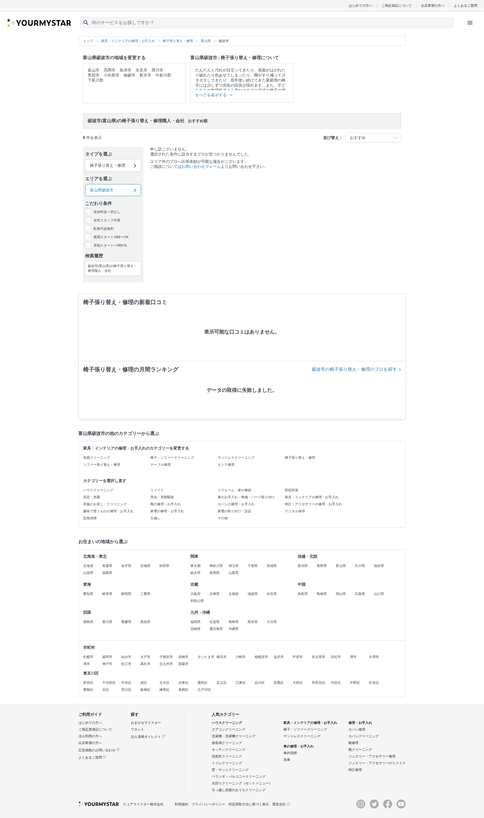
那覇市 (183, 664)
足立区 (222, 683)
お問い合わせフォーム (201, 166)
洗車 (286, 760)
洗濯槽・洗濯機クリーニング (233, 736)
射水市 (145, 75)
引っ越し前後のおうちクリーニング (239, 790)
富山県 (341, 566)
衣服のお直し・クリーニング (105, 504)
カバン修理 (356, 729)
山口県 (379, 594)
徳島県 (88, 622)
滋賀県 (253, 594)
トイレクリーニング (227, 763)
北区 (105, 690)
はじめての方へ (360, 5)
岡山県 (341, 594)
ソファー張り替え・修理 (101, 465)
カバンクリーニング (363, 736)
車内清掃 (290, 753)
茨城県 (272, 566)
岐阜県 (107, 594)
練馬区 (164, 690)
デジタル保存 (295, 511)
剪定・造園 (91, 497)
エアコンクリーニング (228, 729)
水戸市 (145, 657)
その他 (223, 518)
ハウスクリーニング (98, 490)
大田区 (298, 683)
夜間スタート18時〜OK (111, 237)
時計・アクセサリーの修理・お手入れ (313, 504)
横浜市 (222, 657)
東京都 (195, 566)
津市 (353, 657)
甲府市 (298, 657)
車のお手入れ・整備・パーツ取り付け (246, 497)
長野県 (322, 566)
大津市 (374, 657)
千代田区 (109, 683)
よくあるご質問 (465, 5)
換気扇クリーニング (227, 743)
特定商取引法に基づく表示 (249, 804)
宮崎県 (195, 629)
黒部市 (93, 75)
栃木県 (195, 573)
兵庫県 (215, 594)
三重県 (145, 594)
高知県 (145, 622)
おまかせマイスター (146, 723)
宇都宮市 (166, 657)
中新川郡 (163, 75)
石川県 (360, 566)
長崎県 (234, 622)
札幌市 (88, 657)
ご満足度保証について (95, 729)
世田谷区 (318, 683)
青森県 (107, 566)
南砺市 (129, 75)
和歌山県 (197, 601)
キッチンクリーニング (228, 750)
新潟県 (303, 566)
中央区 (126, 683)
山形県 (88, 573)
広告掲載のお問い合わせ (97, 750)
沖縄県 (234, 629)
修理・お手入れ (360, 723)
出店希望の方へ (433, 5)
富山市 (93, 70)
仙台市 (126, 657)
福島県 (107, 573)
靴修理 (353, 743)
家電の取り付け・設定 (234, 511)
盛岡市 (107, 657)
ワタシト (137, 729)
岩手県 (126, 566)
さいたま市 (205, 657)
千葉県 (253, 566)
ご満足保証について (396, 5)
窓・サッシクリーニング (230, 770)
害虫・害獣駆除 (162, 497)
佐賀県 (215, 622)
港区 (143, 683)
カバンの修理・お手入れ (236, 504)
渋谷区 (336, 683)
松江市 (126, 664)
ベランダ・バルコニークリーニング (239, 776)
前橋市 (183, 657)
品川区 (260, 683)
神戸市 (107, 664)
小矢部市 (111, 75)
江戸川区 (204, 690)
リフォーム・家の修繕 (234, 490)
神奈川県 (216, 566)
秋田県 (164, 566)
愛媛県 (126, 622)
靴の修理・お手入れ (165, 504)
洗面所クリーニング (227, 756)
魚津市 (125, 70)
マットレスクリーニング (236, 458)
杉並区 (374, 683)
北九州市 (166, 664)
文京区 (164, 683)
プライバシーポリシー (208, 804)
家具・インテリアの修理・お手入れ (312, 497)
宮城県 (145, 566)
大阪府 (195, 594)
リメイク (157, 490)
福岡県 (195, 622)
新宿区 (88, 683)
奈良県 (272, 594)
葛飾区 (183, 690)
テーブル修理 (160, 465)
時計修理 (355, 770)
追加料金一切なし (107, 212)
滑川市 (157, 70)
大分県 (272, 622)
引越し (155, 518)
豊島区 (88, 690)
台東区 (183, 683)
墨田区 (202, 683)
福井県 (379, 566)
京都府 (234, 594)
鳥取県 (303, 594)
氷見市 (141, 70)
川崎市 (241, 657)
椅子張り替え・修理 (300, 458)
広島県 (360, 594)
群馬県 (215, 573)
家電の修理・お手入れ (167, 511)
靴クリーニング (360, 750)
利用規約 (181, 804)
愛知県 (88, 594)
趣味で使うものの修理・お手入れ (108, 511)
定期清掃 (90, 518)
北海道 (88, 566)
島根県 (322, 594)
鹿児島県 (216, 629)
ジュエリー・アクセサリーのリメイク (377, 763)
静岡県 (126, 594)
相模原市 (261, 657)
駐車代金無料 (104, 229)
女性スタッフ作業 (107, 220)
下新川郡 (95, 80)
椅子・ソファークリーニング (172, 458)
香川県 (107, 622)
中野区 (355, 683)
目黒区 (279, 683)
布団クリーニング (96, 458)
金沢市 (279, 657)
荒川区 (126, 690)
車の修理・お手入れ (298, 746)
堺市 (86, 664)
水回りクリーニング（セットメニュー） (242, 783)
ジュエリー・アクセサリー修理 (371, 756)
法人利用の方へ (90, 736)
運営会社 (279, 804)
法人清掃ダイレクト (146, 737)
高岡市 (109, 70)
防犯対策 (291, 490)
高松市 (145, 664)
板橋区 (145, 690)
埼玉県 (234, 566)
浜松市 (336, 657)
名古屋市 (318, 657)
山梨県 (234, 573)
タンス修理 (226, 465)
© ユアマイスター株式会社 (143, 804)
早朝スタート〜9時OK (110, 245)
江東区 (241, 683)
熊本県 (253, 622)
